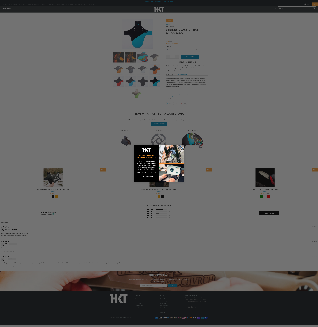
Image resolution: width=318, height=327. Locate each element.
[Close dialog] (181, 147)
